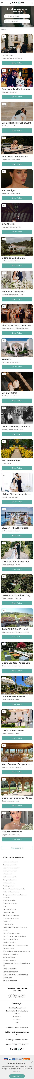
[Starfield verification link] (18, 1059)
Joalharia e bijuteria (9, 957)
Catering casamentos (9, 968)
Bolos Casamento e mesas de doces (14, 936)
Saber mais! (16, 1076)
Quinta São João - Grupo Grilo (16, 663)
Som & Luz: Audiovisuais (10, 939)
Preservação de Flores (10, 909)
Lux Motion (7, 55)
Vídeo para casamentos (10, 971)
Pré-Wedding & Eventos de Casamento (15, 927)
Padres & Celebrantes (10, 871)
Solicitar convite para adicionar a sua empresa (17, 1033)
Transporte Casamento (10, 880)
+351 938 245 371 (23, 1044)
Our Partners (17, 1019)
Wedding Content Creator (11, 915)
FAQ (17, 1022)
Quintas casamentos (9, 960)
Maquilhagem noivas (9, 900)
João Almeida (8, 224)
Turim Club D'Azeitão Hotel (15, 629)
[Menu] (2, 3)
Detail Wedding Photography (16, 89)
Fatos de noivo (7, 874)
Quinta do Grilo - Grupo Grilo (15, 561)
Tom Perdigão (8, 190)
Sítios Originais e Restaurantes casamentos (16, 951)
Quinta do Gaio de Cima (13, 258)
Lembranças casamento (10, 862)
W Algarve (7, 359)
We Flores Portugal (11, 460)
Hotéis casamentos (9, 883)
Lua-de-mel (6, 921)
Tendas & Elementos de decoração (14, 889)
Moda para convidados (10, 877)
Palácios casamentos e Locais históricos (15, 974)
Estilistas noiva (7, 977)
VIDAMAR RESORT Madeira (15, 528)
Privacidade (17, 1016)
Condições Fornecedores (17, 1008)
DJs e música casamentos (11, 933)
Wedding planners (8, 886)
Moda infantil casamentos (11, 892)
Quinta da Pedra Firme (13, 730)
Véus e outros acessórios (10, 954)
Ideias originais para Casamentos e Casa (15, 945)
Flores (5, 906)
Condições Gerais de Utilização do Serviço (17, 1012)
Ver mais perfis (16, 848)
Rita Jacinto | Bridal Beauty (15, 156)
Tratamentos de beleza (10, 980)
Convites (5, 930)
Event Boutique (9, 393)
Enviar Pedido (17, 63)
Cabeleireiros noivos (9, 942)
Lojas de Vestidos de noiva (11, 868)
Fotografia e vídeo (8, 948)
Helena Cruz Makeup (12, 831)
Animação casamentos (10, 865)
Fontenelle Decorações (13, 291)
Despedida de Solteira (10, 903)
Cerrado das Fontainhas (13, 696)
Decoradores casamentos (11, 918)
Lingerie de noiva (8, 924)
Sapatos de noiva (8, 912)
